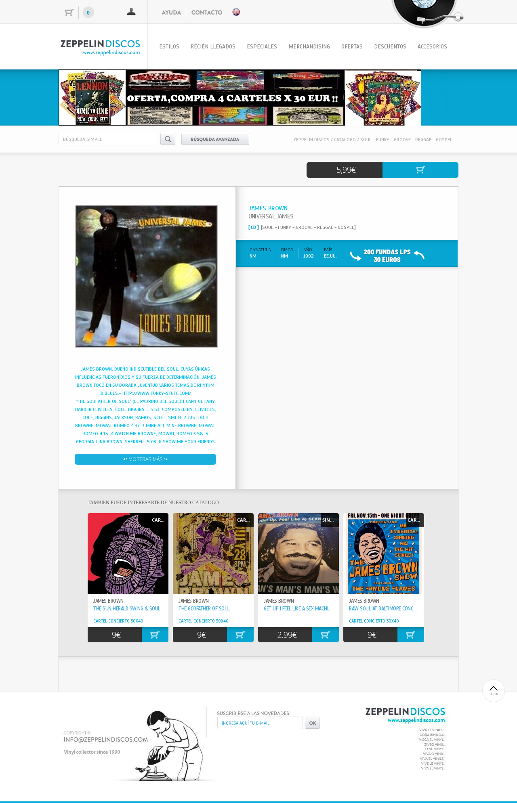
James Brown (194, 601)
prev (81, 96)
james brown (108, 601)
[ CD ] (253, 227)
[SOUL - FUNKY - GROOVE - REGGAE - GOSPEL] (308, 227)
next (435, 96)
